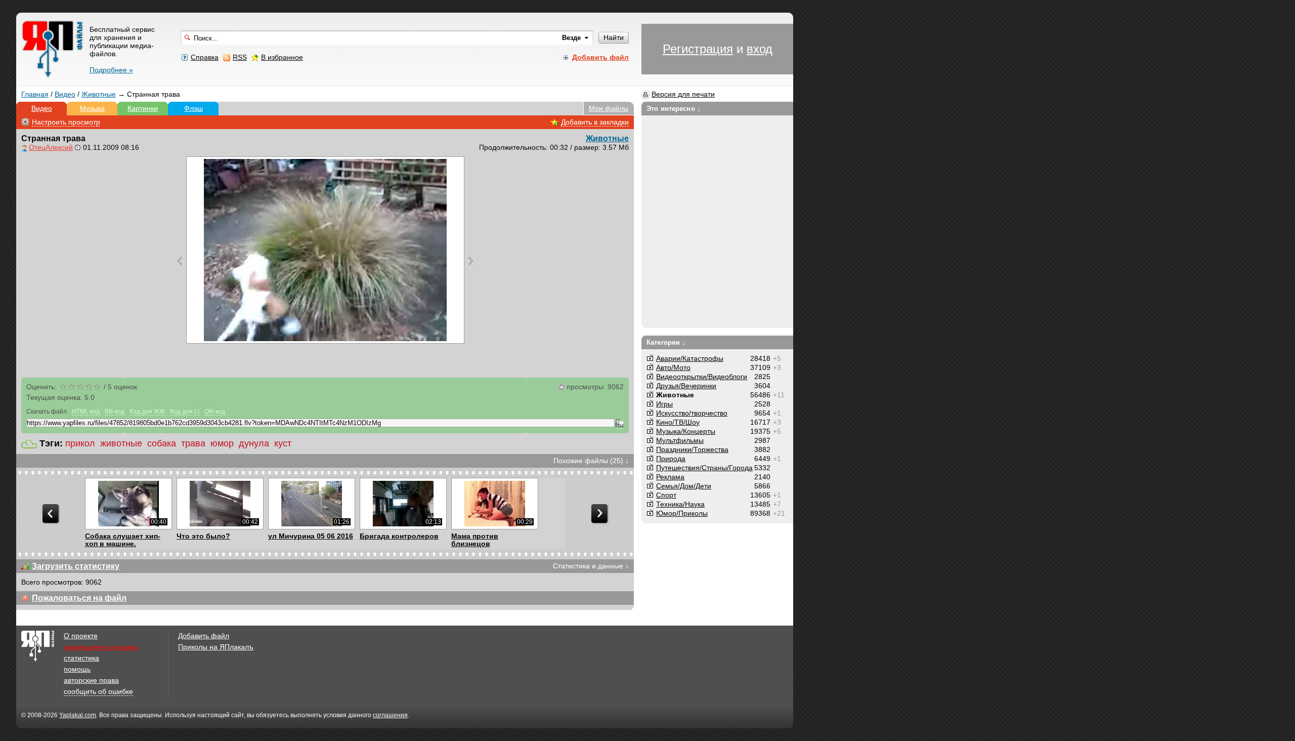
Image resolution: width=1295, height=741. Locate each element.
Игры (664, 404)
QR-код (214, 411)
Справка (205, 57)
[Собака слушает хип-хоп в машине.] (128, 503)
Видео (65, 94)
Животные (98, 94)
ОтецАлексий (51, 147)
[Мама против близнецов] (494, 503)
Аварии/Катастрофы (689, 358)
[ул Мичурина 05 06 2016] (311, 503)
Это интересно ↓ (673, 108)
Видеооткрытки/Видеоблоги (701, 377)
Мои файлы (608, 108)
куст (282, 443)
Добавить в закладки (595, 122)
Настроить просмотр (66, 122)
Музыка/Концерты (685, 431)
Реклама (670, 477)
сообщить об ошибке (98, 691)
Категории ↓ (665, 342)
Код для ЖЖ (147, 411)
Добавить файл (203, 636)
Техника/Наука (680, 504)
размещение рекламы (101, 647)
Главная (35, 94)
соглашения (390, 715)
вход (759, 49)
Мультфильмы (680, 440)
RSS (240, 57)
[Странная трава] (325, 250)
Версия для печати (683, 94)
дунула (254, 443)
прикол (80, 443)
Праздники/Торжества (692, 449)
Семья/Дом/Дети (683, 486)
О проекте (81, 636)
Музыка (92, 108)
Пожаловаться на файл (79, 598)
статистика (81, 658)
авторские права (91, 680)
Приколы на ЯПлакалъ (215, 647)
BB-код (114, 411)
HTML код (86, 411)
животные (121, 443)
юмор (222, 443)
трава (193, 443)
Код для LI (184, 411)
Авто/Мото (673, 367)
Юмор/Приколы (682, 513)
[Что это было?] (220, 503)
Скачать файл (46, 411)
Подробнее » (111, 70)
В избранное (282, 57)
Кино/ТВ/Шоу (678, 422)
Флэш (193, 108)
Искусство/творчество (691, 413)
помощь (77, 669)
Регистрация (698, 49)
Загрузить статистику (75, 566)
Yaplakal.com (77, 715)
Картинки (142, 108)
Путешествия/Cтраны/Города (704, 468)
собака (161, 443)
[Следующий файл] (470, 260)
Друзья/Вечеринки (686, 386)
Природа (670, 459)
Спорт (666, 495)
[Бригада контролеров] (403, 503)
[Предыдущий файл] (180, 260)
